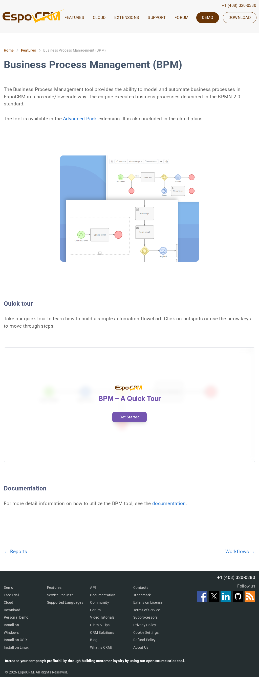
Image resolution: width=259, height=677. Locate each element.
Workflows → (240, 551)
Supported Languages (65, 602)
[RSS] (250, 600)
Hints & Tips (100, 625)
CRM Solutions (102, 632)
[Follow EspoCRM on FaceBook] (203, 600)
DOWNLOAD (239, 17)
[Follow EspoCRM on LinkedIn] (226, 600)
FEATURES (74, 18)
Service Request (60, 595)
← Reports (15, 551)
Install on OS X (16, 640)
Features (28, 50)
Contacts (140, 587)
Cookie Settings (146, 632)
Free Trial (11, 595)
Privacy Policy (144, 625)
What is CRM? (101, 647)
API (93, 587)
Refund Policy (144, 640)
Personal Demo (16, 617)
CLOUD (99, 18)
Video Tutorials (102, 617)
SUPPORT (157, 18)
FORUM (181, 18)
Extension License (148, 602)
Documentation (102, 595)
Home (9, 50)
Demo (8, 587)
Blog (93, 640)
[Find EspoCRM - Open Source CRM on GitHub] (239, 600)
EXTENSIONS (126, 18)
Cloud (8, 602)
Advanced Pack (80, 119)
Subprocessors (145, 617)
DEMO (207, 17)
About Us (140, 647)
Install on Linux (16, 647)
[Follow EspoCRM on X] (215, 600)
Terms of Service (146, 610)
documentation (169, 503)
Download (12, 610)
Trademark (142, 595)
